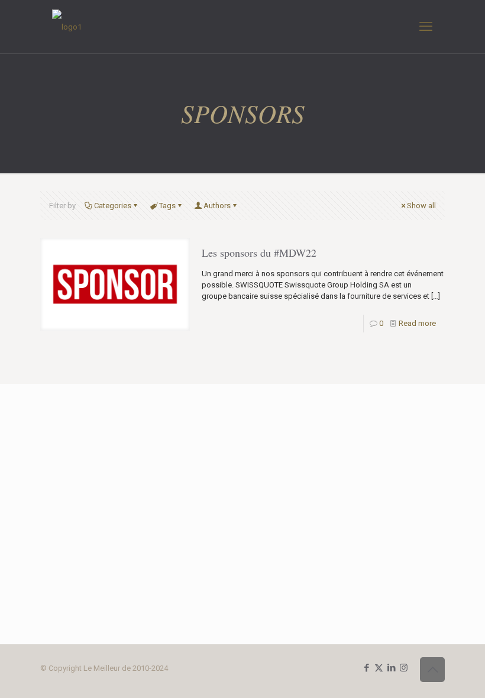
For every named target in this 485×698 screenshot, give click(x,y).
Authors (217, 205)
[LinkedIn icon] (391, 668)
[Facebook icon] (366, 668)
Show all (421, 205)
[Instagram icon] (403, 668)
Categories (112, 205)
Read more (417, 323)
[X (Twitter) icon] (378, 668)
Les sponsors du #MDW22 (259, 252)
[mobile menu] (426, 27)
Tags (167, 205)
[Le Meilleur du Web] (67, 26)
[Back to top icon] (432, 669)
